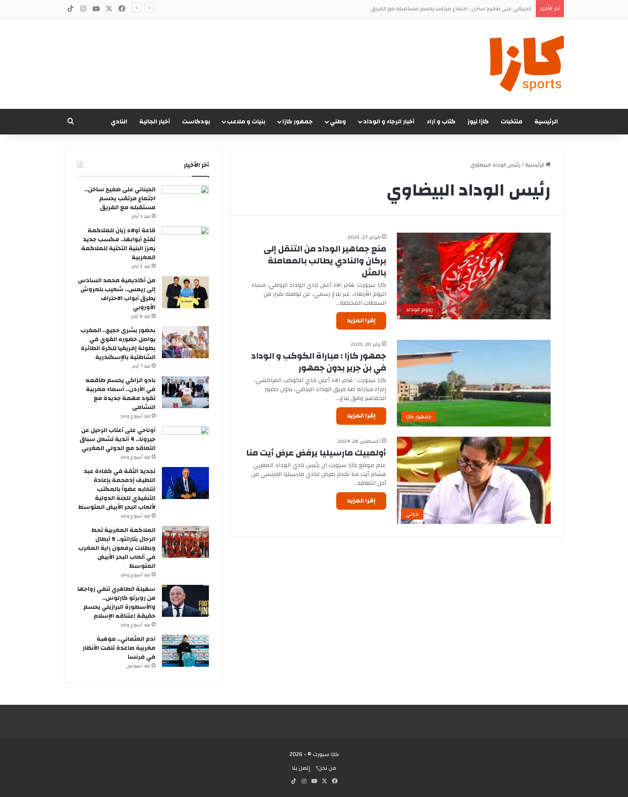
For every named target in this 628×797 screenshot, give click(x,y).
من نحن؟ (326, 768)
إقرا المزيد (361, 320)
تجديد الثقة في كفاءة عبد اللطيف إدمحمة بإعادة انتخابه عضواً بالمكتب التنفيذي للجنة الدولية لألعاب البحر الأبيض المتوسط (117, 489)
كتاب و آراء (441, 121)
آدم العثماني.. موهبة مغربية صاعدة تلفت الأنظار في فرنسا (119, 648)
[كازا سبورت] (527, 63)
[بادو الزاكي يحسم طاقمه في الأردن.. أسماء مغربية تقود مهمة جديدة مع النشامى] (185, 392)
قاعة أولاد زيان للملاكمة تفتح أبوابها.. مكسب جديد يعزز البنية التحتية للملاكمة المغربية (118, 244)
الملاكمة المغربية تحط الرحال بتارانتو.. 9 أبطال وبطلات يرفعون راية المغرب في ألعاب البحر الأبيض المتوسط (117, 548)
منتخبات (511, 121)
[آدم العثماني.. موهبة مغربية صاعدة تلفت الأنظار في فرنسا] (185, 651)
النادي (119, 121)
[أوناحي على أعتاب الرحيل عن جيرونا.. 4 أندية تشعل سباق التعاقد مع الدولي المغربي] (185, 442)
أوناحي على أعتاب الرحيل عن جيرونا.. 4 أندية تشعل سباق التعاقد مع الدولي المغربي (117, 439)
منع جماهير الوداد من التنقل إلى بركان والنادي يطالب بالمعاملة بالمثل (325, 260)
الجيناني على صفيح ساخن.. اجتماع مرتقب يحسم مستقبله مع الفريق (120, 198)
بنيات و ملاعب (246, 121)
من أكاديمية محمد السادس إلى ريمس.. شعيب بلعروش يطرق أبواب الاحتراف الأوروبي (117, 294)
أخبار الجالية (154, 121)
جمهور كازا (297, 121)
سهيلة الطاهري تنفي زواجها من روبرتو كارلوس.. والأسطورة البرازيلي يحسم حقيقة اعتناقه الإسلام (116, 603)
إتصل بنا (301, 768)
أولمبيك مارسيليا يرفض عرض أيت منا (316, 453)
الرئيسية (546, 121)
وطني (338, 121)
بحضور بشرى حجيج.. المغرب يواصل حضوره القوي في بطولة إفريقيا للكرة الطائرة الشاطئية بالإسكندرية (118, 344)
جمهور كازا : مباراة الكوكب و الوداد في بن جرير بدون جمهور (318, 362)
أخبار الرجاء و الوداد (388, 121)
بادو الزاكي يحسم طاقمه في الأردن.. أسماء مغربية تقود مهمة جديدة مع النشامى (120, 394)
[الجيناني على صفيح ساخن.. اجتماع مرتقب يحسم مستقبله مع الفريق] (185, 201)
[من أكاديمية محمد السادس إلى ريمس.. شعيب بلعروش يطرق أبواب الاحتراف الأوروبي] (185, 292)
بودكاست (196, 121)
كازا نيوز (478, 121)
